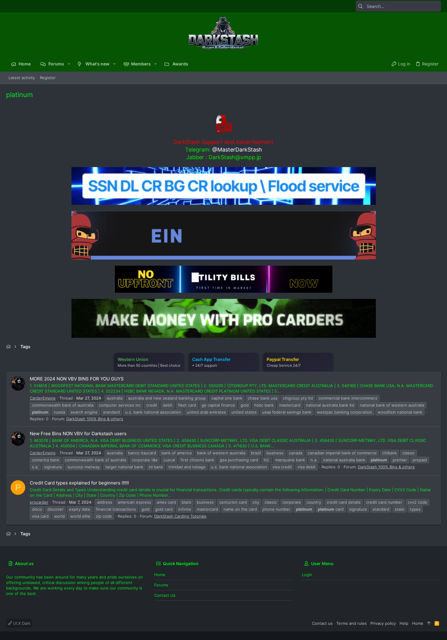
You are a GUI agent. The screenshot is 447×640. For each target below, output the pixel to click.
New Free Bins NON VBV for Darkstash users (78, 433)
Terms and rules (351, 623)
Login (307, 574)
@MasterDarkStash (237, 149)
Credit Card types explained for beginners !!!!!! (79, 483)
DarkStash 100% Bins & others (94, 418)
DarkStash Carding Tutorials (180, 516)
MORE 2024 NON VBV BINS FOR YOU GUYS (77, 379)
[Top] (429, 623)
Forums (161, 584)
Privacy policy (383, 623)
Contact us (164, 595)
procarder (39, 502)
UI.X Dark (21, 623)
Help (404, 623)
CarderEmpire (43, 398)
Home (159, 574)
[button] (69, 64)
